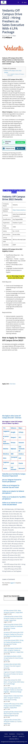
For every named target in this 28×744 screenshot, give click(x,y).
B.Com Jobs (13, 516)
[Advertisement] (14, 175)
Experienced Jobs (13, 523)
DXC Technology (21, 448)
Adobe (5, 468)
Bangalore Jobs (19, 518)
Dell (20, 458)
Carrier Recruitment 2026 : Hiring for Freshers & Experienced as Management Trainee (13, 642)
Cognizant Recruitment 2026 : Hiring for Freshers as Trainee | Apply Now (13, 721)
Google (13, 432)
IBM (12, 454)
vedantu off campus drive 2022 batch (13, 557)
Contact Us (21, 736)
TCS (4, 428)
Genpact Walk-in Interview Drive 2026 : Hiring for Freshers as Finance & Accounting (13, 697)
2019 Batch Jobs (19, 509)
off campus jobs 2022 (15, 546)
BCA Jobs (10, 521)
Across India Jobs (14, 514)
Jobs (6, 525)
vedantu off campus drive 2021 (11, 555)
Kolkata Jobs (12, 525)
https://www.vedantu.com (20, 210)
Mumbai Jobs (6, 527)
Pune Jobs (11, 530)
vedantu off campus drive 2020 (15, 553)
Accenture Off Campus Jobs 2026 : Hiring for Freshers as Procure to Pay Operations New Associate (14, 634)
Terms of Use (7, 736)
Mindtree (6, 454)
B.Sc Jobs (19, 516)
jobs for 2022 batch (10, 532)
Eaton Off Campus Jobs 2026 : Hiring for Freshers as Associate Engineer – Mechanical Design (13, 690)
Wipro (20, 428)
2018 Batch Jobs (9, 509)
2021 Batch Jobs (17, 511)
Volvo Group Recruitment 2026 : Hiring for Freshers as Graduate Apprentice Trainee (13, 626)
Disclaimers (12, 734)
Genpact (13, 437)
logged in (12, 583)
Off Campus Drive (16, 527)
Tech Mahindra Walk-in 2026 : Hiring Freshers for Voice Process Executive (13, 658)
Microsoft (22, 468)
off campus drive (11, 534)
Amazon (21, 442)
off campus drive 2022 (15, 537)
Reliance (13, 428)
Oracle (21, 463)
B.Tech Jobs (5, 518)
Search (21, 598)
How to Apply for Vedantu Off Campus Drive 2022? (15, 74)
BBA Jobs (5, 521)
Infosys (21, 432)
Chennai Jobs (18, 521)
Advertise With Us (14, 739)
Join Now (21, 142)
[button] (18, 2)
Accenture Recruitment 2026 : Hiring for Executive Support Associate (12, 666)
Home (6, 734)
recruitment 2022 (7, 548)
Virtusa (13, 442)
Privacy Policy (20, 734)
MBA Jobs (19, 525)
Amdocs (21, 454)
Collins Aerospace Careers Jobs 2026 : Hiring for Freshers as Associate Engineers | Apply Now (13, 650)
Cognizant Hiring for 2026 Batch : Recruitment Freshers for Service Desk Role (13, 674)
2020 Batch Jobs (7, 511)
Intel (12, 463)
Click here (12, 384)
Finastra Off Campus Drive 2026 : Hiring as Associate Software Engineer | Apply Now (13, 705)
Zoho (4, 458)
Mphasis (13, 449)
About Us (14, 736)
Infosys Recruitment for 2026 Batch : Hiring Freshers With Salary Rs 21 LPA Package (14, 682)
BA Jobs (12, 518)
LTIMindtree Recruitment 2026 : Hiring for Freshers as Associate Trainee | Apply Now (13, 618)
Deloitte (5, 449)
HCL (20, 437)
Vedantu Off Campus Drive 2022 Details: (13, 71)
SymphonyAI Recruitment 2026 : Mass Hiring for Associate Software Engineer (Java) (13, 713)
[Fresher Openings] (3, 2)
